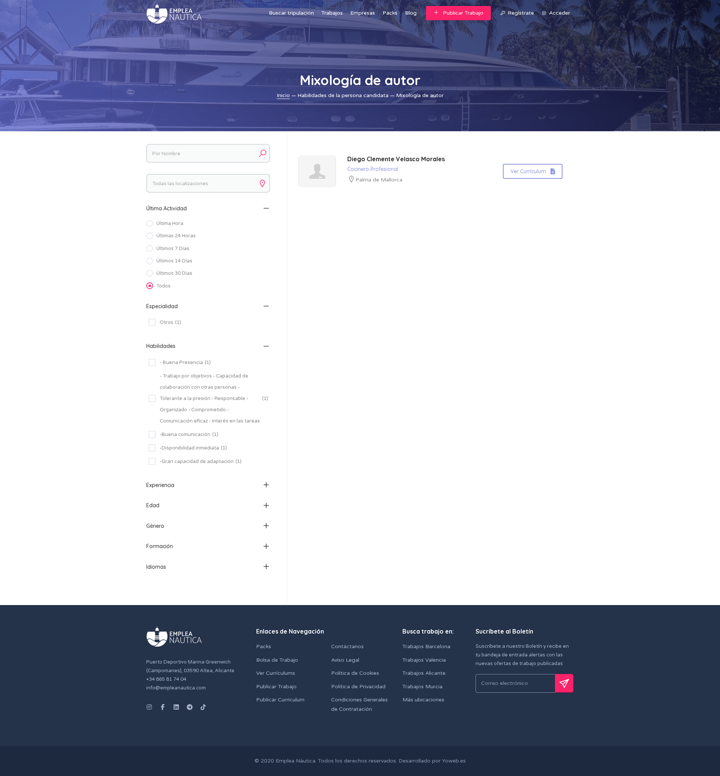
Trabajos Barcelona (426, 646)
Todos (163, 286)
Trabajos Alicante (424, 673)
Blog (411, 13)
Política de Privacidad (358, 686)
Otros (170, 322)
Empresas (362, 13)
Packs (390, 13)
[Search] (262, 153)
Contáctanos (347, 646)
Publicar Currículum (280, 700)
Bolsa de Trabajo (277, 660)
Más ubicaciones (423, 700)
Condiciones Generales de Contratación (359, 704)
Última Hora (169, 223)
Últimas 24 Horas (176, 236)
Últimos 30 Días (174, 273)
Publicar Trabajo (463, 13)
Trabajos (332, 13)
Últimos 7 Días (172, 249)
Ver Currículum (528, 171)
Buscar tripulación (291, 13)
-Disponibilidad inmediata (193, 448)
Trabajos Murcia (422, 686)
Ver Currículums (275, 673)
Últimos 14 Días (174, 261)
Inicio (283, 95)
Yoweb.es (453, 761)
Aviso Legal (345, 660)
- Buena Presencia (185, 363)
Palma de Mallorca (379, 180)
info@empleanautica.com (176, 688)
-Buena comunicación (189, 434)
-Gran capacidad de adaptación (201, 461)
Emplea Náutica (295, 761)
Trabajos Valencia (424, 660)
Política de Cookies (355, 673)
